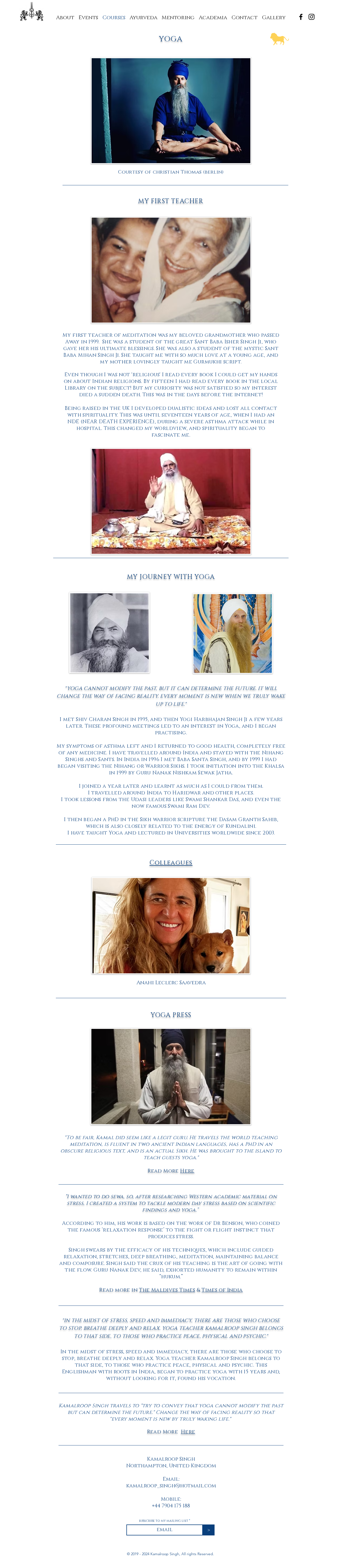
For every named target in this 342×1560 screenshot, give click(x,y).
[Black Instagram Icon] (312, 17)
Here (187, 1171)
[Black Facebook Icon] (301, 17)
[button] (178, 15)
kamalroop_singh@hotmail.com (171, 1486)
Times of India (222, 1290)
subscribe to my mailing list (163, 1520)
